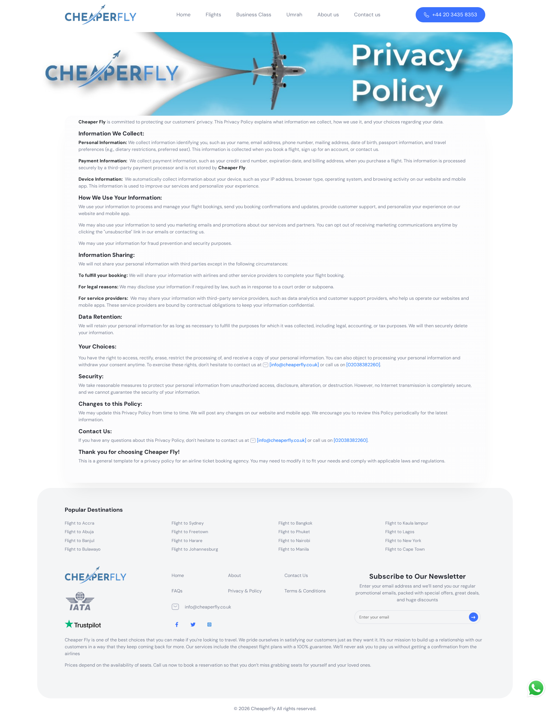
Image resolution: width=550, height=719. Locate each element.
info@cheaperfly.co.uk (208, 607)
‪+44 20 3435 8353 (454, 14)
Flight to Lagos (400, 532)
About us (328, 14)
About (234, 575)
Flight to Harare (187, 540)
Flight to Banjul (79, 540)
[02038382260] (363, 365)
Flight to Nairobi (294, 540)
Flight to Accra (79, 523)
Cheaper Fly (92, 122)
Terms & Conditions (305, 591)
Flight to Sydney (188, 523)
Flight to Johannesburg (195, 549)
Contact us (367, 14)
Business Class (253, 14)
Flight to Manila (293, 549)
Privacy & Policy (245, 591)
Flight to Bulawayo (83, 549)
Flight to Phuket (294, 532)
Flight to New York (403, 540)
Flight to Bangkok (295, 523)
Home (183, 14)
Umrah (294, 14)
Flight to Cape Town (405, 549)
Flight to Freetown (190, 532)
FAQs (177, 591)
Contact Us (296, 575)
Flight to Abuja (79, 532)
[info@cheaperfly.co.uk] (293, 365)
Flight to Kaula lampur (406, 523)
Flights (213, 14)
